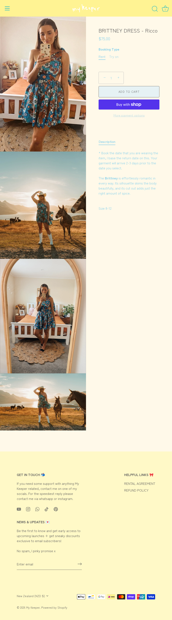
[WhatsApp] (37, 508)
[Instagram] (28, 508)
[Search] (154, 9)
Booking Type (109, 49)
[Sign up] (80, 564)
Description (107, 141)
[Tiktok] (46, 508)
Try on (114, 57)
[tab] (109, 141)
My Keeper (33, 607)
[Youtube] (19, 508)
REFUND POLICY (136, 490)
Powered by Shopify (54, 607)
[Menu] (7, 8)
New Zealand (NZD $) (31, 596)
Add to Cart (129, 92)
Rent (102, 57)
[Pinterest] (56, 508)
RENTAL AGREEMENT (139, 483)
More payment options (129, 115)
